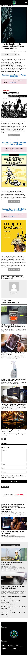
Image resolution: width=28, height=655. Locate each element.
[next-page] (5, 439)
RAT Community (4, 535)
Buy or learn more (14, 135)
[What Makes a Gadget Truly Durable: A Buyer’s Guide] (14, 343)
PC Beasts (4, 51)
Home (3, 5)
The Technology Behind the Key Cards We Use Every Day (14, 607)
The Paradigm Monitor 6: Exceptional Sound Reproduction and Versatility (13, 405)
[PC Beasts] (14, 286)
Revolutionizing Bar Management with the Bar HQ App (14, 430)
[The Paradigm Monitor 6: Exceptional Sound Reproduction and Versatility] (14, 394)
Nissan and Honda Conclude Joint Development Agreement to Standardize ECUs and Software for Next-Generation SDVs (13, 506)
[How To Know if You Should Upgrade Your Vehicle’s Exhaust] (14, 578)
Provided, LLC (13, 82)
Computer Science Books (16, 276)
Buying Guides (10, 5)
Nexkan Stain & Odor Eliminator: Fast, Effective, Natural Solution (14, 379)
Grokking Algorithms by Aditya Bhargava (14, 75)
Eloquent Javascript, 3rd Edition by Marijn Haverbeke (14, 210)
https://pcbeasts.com (14, 294)
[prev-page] (2, 439)
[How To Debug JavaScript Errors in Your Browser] (14, 523)
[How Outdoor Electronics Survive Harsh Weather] (14, 554)
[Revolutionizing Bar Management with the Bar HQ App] (14, 420)
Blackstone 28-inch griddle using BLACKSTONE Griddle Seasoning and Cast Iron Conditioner (13, 326)
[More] (18, 54)
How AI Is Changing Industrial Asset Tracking (13, 596)
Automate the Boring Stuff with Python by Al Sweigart (14, 143)
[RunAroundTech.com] (14, 2)
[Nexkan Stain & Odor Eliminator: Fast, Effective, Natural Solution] (14, 369)
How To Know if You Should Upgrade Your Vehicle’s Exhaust (13, 587)
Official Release (4, 511)
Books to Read (5, 276)
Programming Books (7, 278)
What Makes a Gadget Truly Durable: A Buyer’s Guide (13, 353)
